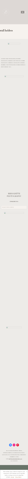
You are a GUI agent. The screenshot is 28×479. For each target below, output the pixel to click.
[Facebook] (10, 445)
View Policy (18, 477)
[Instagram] (14, 445)
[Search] (25, 12)
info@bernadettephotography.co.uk (15, 458)
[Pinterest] (17, 445)
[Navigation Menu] (22, 12)
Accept (12, 477)
